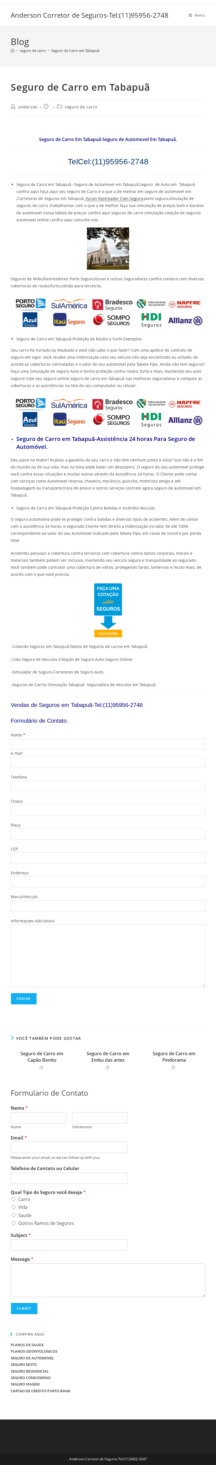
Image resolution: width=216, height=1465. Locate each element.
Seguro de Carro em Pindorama (174, 1056)
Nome (16, 1127)
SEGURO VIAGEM (25, 1384)
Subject (21, 1235)
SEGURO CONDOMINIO (31, 1377)
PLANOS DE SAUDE (27, 1344)
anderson (28, 107)
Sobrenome (82, 1127)
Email (19, 1138)
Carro (24, 1199)
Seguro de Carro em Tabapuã (75, 50)
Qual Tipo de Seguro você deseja (48, 1192)
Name (19, 1108)
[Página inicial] (12, 50)
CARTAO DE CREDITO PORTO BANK (40, 1390)
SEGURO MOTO (24, 1364)
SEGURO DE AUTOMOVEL (32, 1358)
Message (22, 1259)
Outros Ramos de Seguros (46, 1223)
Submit (24, 1308)
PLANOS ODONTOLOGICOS (34, 1351)
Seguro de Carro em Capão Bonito (42, 1056)
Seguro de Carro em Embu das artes (108, 1056)
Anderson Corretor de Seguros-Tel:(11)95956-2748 (89, 15)
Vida (23, 1207)
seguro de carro (81, 107)
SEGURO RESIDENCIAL (30, 1371)
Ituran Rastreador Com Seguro (113, 198)
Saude (25, 1215)
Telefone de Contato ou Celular (45, 1168)
